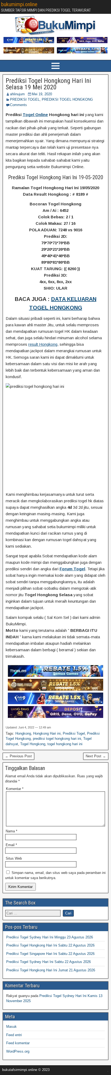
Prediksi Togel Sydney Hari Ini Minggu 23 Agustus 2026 (49, 937)
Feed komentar (18, 1043)
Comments (18, 105)
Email (11, 845)
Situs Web (14, 858)
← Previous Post (18, 756)
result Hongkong (42, 344)
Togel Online (35, 114)
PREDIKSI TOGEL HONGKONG (67, 99)
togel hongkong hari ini (64, 744)
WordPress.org (17, 1051)
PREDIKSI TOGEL (25, 99)
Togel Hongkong (32, 744)
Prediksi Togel (74, 733)
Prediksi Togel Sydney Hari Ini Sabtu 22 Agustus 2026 (48, 962)
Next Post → (96, 756)
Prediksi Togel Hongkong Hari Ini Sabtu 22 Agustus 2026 (50, 945)
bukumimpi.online (19, 4)
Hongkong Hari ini (47, 733)
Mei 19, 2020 (42, 94)
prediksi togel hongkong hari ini (57, 739)
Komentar (14, 789)
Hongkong (23, 733)
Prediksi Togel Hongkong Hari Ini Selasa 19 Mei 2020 (48, 84)
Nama (11, 831)
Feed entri (14, 1035)
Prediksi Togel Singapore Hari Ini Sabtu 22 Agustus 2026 (50, 954)
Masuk (11, 1027)
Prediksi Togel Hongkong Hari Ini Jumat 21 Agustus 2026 (50, 970)
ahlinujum (17, 94)
